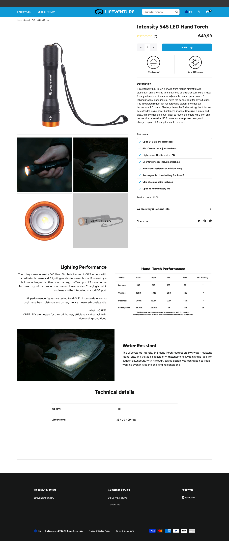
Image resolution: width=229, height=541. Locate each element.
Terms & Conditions (125, 531)
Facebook (190, 497)
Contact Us (114, 504)
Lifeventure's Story (44, 497)
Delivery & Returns (117, 497)
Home (19, 20)
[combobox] (161, 12)
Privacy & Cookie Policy (99, 531)
